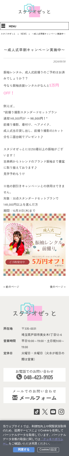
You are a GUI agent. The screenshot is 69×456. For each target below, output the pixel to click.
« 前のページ (11, 287)
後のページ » (58, 287)
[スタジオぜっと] (34, 16)
